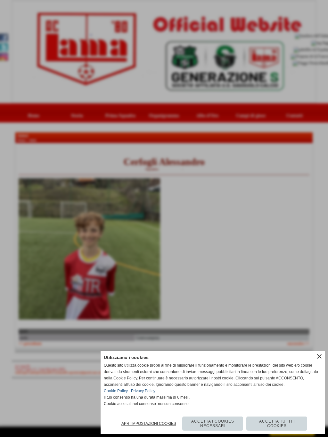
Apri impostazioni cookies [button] (148, 423)
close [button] (319, 356)
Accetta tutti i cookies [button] (277, 423)
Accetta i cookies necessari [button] (212, 423)
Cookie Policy (116, 391)
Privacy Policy (143, 391)
